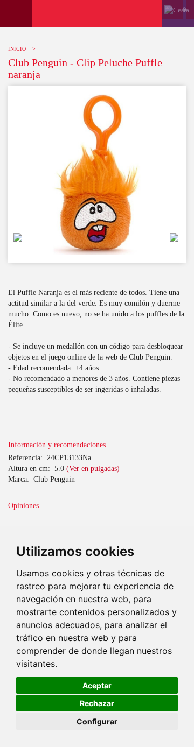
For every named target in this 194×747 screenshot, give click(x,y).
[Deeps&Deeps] (97, 13)
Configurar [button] (97, 721)
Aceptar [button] (97, 685)
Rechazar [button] (97, 703)
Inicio (17, 49)
